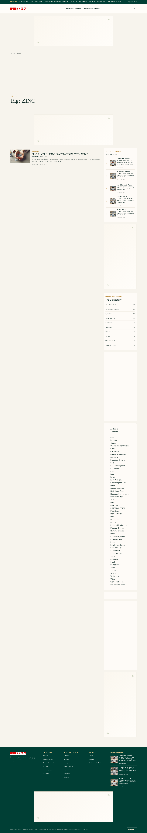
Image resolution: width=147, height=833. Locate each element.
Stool (112, 562)
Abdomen (114, 429)
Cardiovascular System (119, 446)
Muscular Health (117, 528)
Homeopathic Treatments (92, 8)
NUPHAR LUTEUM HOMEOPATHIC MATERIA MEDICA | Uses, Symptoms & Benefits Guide (83, 1)
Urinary (113, 579)
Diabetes (114, 457)
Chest (112, 449)
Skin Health (115, 551)
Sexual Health (116, 548)
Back (112, 437)
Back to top (132, 829)
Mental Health (116, 514)
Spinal (112, 556)
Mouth (113, 522)
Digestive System (117, 460)
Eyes (112, 471)
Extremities (115, 468)
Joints (112, 500)
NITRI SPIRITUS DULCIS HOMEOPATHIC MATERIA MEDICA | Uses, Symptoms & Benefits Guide (57, 1)
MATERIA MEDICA (117, 508)
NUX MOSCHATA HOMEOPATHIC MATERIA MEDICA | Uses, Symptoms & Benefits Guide (109, 1)
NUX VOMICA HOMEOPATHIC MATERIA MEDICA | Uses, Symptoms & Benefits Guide (125, 212)
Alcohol (113, 434)
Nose (112, 534)
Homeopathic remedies (119, 494)
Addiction (114, 432)
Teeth (112, 568)
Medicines (114, 511)
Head (112, 485)
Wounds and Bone (117, 585)
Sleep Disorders (116, 553)
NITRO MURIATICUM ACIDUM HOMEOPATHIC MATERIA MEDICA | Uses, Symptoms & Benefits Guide (31, 1)
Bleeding (113, 440)
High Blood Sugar (117, 491)
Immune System (116, 497)
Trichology (114, 576)
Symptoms (114, 565)
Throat (113, 570)
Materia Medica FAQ (95, 763)
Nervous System (117, 531)
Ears (112, 463)
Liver (112, 502)
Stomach (114, 559)
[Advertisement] (73, 31)
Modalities (114, 519)
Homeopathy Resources (73, 8)
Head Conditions (117, 488)
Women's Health (117, 582)
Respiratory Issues (117, 545)
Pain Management (117, 536)
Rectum (113, 542)
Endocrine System (117, 466)
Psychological (116, 539)
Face (112, 474)
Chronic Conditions (118, 454)
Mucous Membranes (118, 525)
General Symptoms (118, 483)
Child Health (115, 451)
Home (12, 53)
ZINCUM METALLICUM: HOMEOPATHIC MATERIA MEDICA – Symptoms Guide (61, 155)
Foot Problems (116, 480)
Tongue (113, 573)
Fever (112, 477)
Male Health (115, 505)
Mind (112, 517)
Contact (91, 759)
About (91, 755)
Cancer (113, 443)
